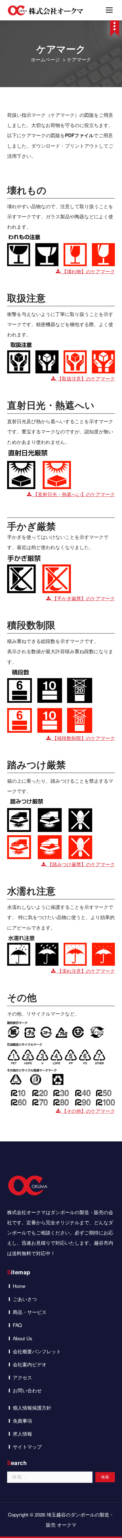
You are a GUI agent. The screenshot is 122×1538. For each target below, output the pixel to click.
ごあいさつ (25, 1298)
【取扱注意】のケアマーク (85, 378)
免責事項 (22, 1420)
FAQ (17, 1324)
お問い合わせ (27, 1390)
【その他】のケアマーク (87, 1110)
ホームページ (45, 59)
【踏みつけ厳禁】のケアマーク (80, 864)
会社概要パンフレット (37, 1351)
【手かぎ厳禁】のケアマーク (83, 598)
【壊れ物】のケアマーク (87, 271)
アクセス (22, 1377)
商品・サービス (30, 1311)
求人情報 (22, 1433)
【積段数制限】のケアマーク (83, 737)
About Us (22, 1338)
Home (19, 1285)
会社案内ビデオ (30, 1364)
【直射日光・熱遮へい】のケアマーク (73, 494)
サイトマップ (27, 1446)
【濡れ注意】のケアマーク (85, 970)
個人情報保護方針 (32, 1407)
